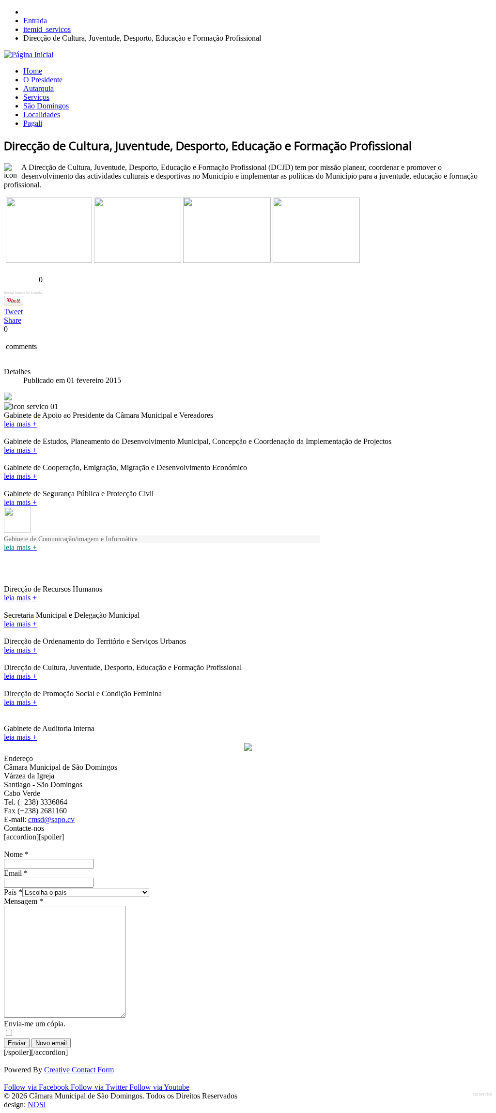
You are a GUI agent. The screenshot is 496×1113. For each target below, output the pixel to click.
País (13, 892)
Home (32, 71)
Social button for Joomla (23, 292)
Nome (16, 854)
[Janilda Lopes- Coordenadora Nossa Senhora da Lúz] (316, 260)
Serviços (36, 97)
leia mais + (20, 424)
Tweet (13, 311)
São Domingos (46, 106)
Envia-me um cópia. (34, 1024)
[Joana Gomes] (137, 260)
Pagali (32, 123)
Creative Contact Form (79, 1070)
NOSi (37, 1104)
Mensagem (23, 901)
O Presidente (42, 80)
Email (16, 873)
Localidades (41, 114)
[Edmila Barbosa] (227, 260)
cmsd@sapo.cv (51, 819)
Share (12, 320)
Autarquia (38, 88)
